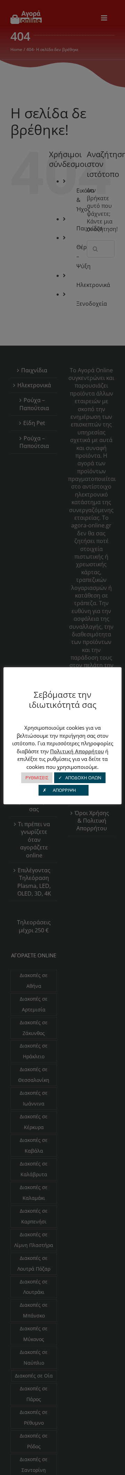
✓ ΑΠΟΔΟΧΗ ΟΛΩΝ (79, 777)
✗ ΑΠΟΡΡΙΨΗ (63, 790)
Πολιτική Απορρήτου (77, 751)
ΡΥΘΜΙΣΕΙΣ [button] (36, 777)
